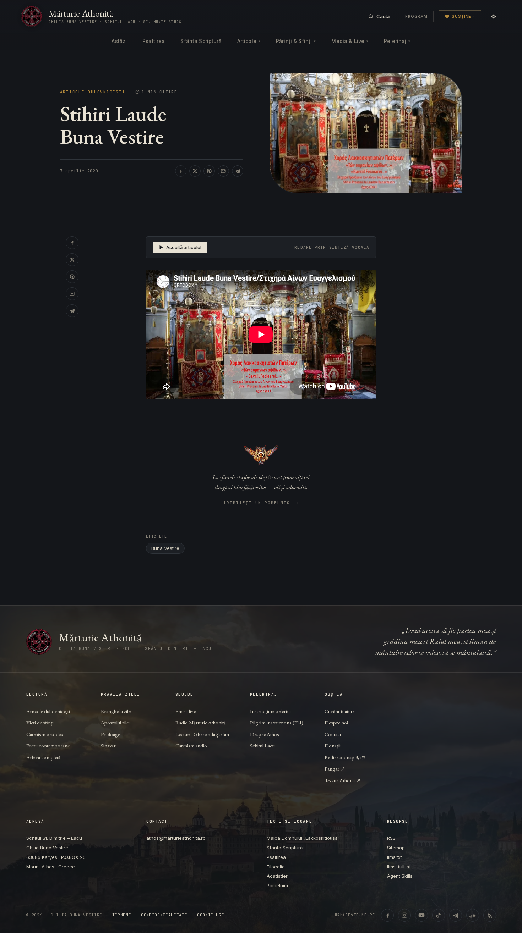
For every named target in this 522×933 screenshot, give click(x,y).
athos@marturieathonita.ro (176, 838)
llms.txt (394, 857)
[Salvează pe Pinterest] (209, 171)
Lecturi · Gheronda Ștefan (202, 734)
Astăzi (119, 41)
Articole (248, 41)
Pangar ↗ (335, 768)
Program (416, 16)
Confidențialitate (164, 915)
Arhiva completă (43, 757)
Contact (333, 734)
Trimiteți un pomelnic (261, 503)
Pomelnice (278, 885)
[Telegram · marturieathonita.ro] (455, 915)
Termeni (121, 915)
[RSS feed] (489, 915)
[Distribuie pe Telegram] (237, 171)
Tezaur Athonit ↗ (343, 780)
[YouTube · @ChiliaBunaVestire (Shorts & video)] (421, 915)
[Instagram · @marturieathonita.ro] (404, 915)
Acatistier (277, 876)
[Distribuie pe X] (195, 171)
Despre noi (336, 722)
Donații (333, 745)
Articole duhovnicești (92, 92)
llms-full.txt (399, 866)
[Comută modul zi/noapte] (493, 16)
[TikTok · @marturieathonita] (438, 915)
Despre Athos (264, 734)
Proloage (110, 734)
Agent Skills (400, 876)
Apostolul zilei (115, 722)
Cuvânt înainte (339, 711)
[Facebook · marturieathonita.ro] (387, 915)
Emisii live (185, 711)
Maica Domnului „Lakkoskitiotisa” (303, 838)
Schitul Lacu (262, 745)
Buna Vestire (165, 548)
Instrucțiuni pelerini (270, 711)
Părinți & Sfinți (296, 41)
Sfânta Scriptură (200, 41)
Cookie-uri (210, 915)
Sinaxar (108, 745)
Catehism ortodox (44, 734)
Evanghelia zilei (116, 711)
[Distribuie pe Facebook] (180, 171)
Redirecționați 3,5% (345, 757)
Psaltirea (153, 41)
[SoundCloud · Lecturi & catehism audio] (472, 915)
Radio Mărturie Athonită (200, 722)
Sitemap (396, 847)
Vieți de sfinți (40, 722)
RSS (391, 838)
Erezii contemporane (48, 745)
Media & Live (349, 41)
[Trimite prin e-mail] (223, 171)
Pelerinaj (397, 41)
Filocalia (276, 866)
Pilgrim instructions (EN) (276, 722)
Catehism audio (191, 745)
